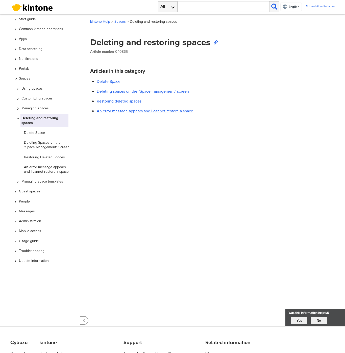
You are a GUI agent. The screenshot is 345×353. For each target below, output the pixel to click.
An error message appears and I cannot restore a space (145, 111)
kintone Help (100, 21)
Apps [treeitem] (23, 38)
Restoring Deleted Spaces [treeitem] (44, 157)
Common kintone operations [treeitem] (41, 29)
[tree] (46, 143)
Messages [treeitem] (27, 211)
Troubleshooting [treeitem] (31, 251)
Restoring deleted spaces (119, 101)
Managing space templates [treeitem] (42, 181)
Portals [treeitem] (24, 68)
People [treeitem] (24, 201)
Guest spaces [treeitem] (29, 191)
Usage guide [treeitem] (29, 241)
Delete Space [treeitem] (34, 132)
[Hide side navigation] (84, 320)
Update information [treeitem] (34, 260)
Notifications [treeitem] (28, 58)
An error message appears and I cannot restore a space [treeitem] (46, 169)
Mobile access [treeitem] (30, 231)
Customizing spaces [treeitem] (37, 98)
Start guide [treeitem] (27, 19)
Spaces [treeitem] (24, 78)
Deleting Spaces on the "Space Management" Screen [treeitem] (46, 145)
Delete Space (108, 81)
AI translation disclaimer (320, 6)
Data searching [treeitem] (30, 49)
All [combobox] (162, 6)
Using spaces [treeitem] (32, 88)
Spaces (120, 21)
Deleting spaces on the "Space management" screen (143, 91)
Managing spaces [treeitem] (35, 108)
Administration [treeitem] (30, 221)
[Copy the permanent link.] (215, 42)
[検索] (274, 6)
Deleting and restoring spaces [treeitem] (39, 120)
